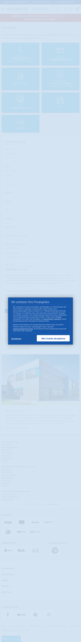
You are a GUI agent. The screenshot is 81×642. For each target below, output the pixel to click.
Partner (58, 317)
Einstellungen (16, 339)
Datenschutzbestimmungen (23, 329)
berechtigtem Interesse (52, 319)
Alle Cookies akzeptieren (53, 338)
